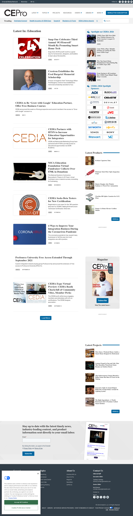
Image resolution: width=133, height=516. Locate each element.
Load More (46, 318)
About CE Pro (70, 477)
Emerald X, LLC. (104, 505)
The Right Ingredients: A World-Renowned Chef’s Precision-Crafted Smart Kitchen (106, 402)
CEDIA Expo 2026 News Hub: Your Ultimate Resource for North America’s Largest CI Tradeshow (106, 38)
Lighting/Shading (45, 485)
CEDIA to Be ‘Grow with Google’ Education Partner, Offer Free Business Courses (43, 104)
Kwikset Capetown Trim (103, 160)
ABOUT (44, 508)
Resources (67, 13)
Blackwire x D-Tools (69, 21)
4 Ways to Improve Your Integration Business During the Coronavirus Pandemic (63, 228)
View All (115, 219)
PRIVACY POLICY (114, 510)
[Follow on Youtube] (131, 2)
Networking (43, 474)
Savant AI (57, 21)
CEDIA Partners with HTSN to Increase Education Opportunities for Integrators (61, 133)
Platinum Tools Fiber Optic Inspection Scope (107, 173)
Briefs (18, 115)
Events (77, 13)
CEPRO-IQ (69, 485)
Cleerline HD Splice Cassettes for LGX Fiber (107, 197)
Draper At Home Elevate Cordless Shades (106, 209)
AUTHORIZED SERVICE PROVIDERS (64, 508)
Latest (34, 13)
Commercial (43, 477)
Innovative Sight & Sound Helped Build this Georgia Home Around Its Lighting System (106, 389)
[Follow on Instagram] (128, 2)
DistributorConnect (20, 21)
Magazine (69, 479)
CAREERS (50, 508)
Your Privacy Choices (102, 508)
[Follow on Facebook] (120, 2)
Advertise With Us (71, 474)
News (50, 59)
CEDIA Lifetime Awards (86, 21)
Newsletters (69, 482)
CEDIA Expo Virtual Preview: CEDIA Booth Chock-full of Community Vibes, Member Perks (61, 288)
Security (42, 487)
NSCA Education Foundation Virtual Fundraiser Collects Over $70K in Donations (61, 167)
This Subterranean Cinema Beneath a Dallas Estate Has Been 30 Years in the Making (107, 377)
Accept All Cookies (21, 502)
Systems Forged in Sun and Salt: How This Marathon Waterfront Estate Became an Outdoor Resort (107, 365)
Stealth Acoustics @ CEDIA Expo (40, 21)
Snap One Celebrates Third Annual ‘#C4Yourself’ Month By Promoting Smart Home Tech (63, 43)
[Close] (38, 473)
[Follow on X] (126, 2)
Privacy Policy (12, 498)
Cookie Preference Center (21, 508)
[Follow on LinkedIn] (123, 2)
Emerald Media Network (10, 1)
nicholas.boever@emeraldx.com (101, 489)
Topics (44, 13)
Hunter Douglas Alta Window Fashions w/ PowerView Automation (106, 185)
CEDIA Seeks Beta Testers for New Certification (62, 199)
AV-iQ (32, 1)
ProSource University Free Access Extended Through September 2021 (43, 259)
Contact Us (96, 492)
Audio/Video (43, 482)
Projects (56, 13)
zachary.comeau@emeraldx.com (102, 481)
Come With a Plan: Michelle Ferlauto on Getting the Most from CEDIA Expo (106, 50)
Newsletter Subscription (117, 13)
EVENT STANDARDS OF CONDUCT (84, 508)
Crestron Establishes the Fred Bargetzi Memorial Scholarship (61, 74)
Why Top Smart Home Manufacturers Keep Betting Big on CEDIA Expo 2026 (107, 63)
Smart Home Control (45, 479)
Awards (89, 13)
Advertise (24, 1)
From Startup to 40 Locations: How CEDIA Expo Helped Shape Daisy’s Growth (107, 75)
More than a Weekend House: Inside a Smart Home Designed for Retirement (107, 353)
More (99, 13)
